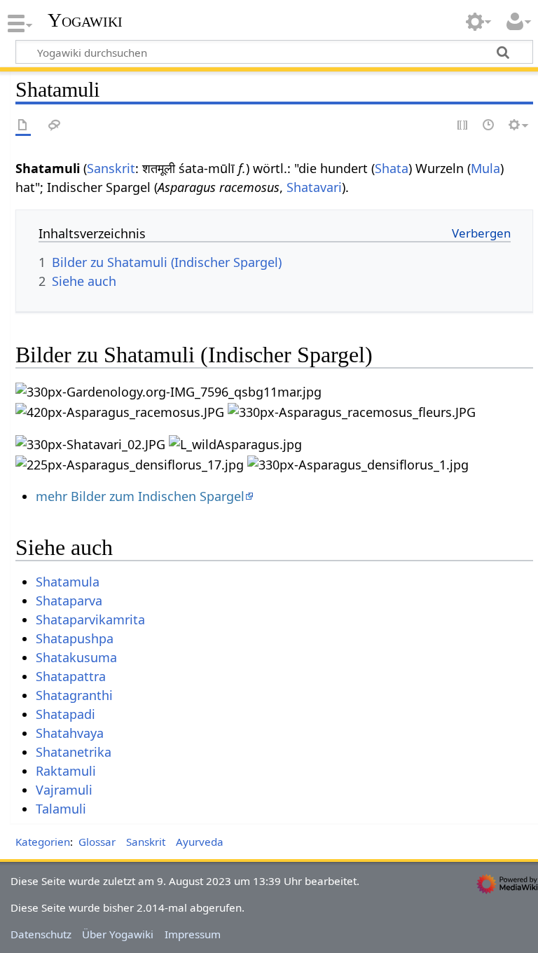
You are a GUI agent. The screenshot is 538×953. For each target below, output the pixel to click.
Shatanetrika (73, 751)
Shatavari (314, 187)
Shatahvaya (70, 733)
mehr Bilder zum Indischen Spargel (140, 496)
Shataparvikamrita (90, 619)
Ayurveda (199, 842)
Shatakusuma (76, 657)
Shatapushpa (74, 638)
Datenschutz (41, 934)
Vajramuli (64, 789)
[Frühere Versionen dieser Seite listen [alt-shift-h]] (489, 126)
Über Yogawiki (117, 934)
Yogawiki (85, 20)
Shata (391, 168)
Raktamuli (66, 770)
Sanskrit (111, 168)
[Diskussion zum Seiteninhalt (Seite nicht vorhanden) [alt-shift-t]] (54, 126)
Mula (485, 168)
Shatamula (67, 581)
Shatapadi (65, 714)
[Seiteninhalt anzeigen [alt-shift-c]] (23, 126)
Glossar (97, 842)
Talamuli (61, 808)
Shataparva (69, 600)
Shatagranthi (74, 695)
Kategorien (42, 842)
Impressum (193, 934)
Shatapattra (71, 676)
